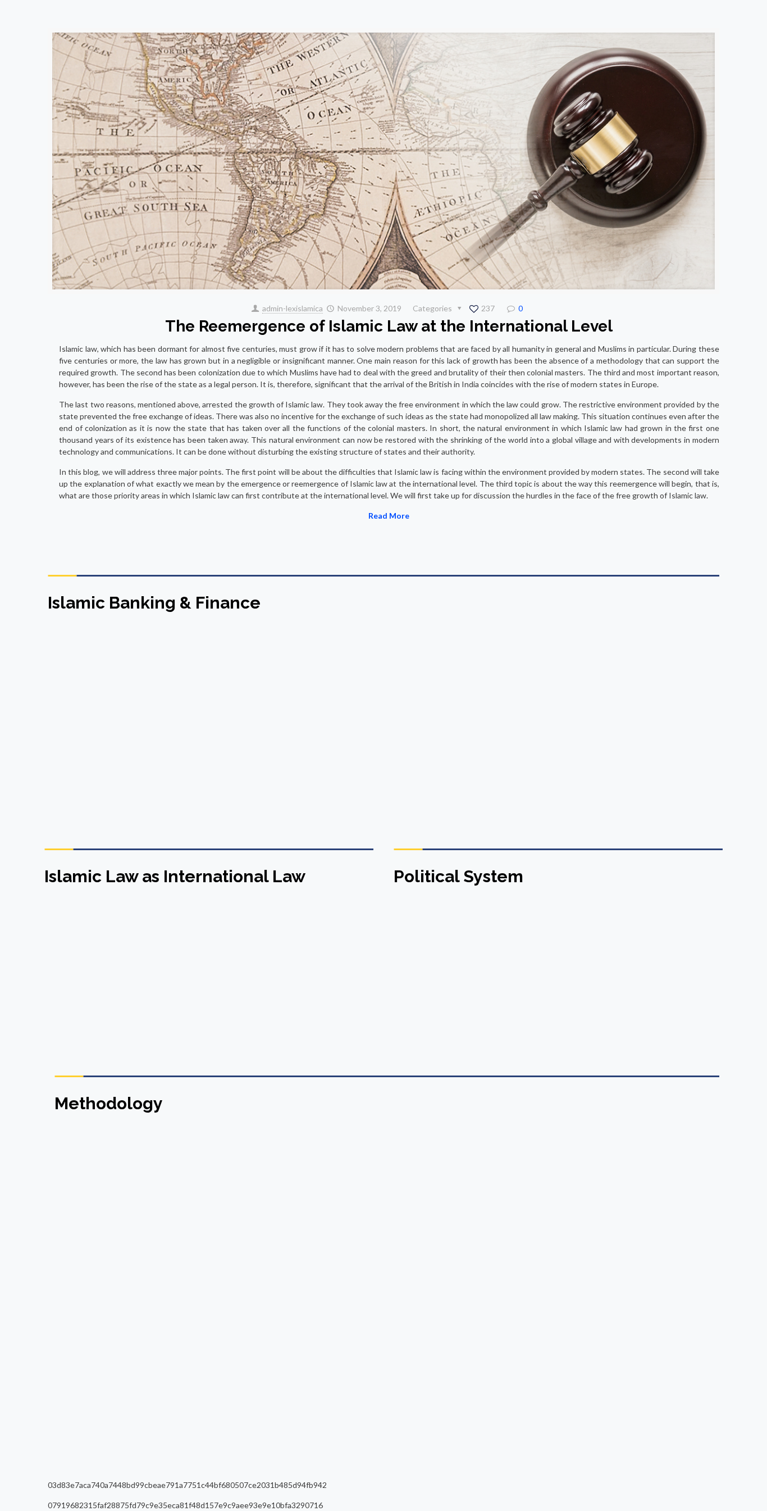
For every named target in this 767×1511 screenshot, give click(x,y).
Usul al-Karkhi (88, 1262)
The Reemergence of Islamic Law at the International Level (389, 326)
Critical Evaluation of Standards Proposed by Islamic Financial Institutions (286, 778)
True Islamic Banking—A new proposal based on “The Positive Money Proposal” (624, 778)
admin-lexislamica (292, 308)
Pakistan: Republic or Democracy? (426, 991)
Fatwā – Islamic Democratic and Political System (597, 991)
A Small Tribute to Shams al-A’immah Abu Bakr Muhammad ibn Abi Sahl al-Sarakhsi (469, 1278)
